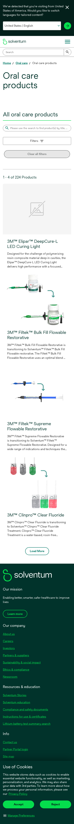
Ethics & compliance (16, 669)
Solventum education (16, 702)
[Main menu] (67, 41)
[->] (67, 25)
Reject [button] (55, 804)
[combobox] (37, 52)
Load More (37, 551)
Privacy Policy (18, 794)
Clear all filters (37, 154)
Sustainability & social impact (22, 662)
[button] (19, 815)
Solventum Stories (14, 695)
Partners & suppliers (16, 655)
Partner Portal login (15, 749)
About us (9, 634)
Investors (9, 648)
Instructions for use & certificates (24, 716)
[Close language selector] (67, 7)
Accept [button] (18, 804)
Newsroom (10, 676)
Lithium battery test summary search (26, 723)
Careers (8, 641)
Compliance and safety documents (25, 709)
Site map (8, 756)
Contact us (10, 742)
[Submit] (67, 52)
